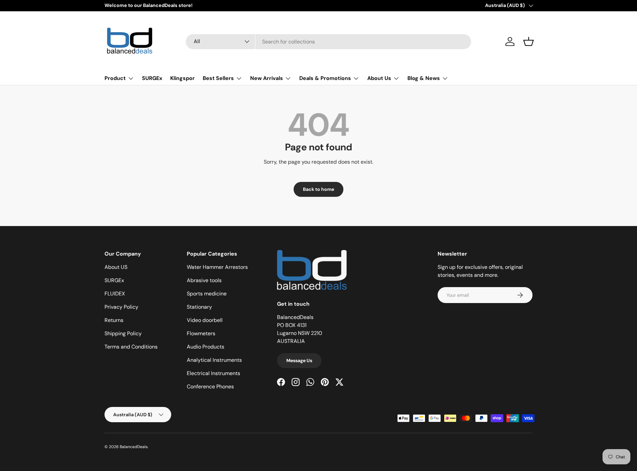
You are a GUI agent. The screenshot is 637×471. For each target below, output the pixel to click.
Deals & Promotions (325, 78)
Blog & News (423, 78)
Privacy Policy (121, 306)
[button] (528, 41)
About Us (379, 78)
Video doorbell (205, 320)
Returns (114, 320)
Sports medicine (207, 293)
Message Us (299, 360)
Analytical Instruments (214, 359)
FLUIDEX (115, 293)
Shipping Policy (123, 333)
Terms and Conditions (131, 346)
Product (115, 78)
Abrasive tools (204, 280)
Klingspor (182, 78)
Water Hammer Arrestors (217, 267)
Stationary (199, 306)
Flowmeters (201, 333)
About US (116, 267)
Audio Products (205, 346)
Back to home (318, 189)
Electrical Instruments (213, 373)
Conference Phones (210, 386)
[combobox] (328, 41)
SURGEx (152, 78)
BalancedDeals (134, 446)
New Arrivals (266, 78)
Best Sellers (218, 78)
